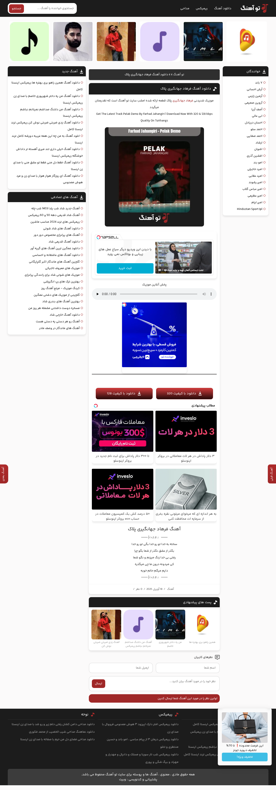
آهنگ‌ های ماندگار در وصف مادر (59, 328)
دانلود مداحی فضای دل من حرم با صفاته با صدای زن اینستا (57, 739)
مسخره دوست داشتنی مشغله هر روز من (54, 308)
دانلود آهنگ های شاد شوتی (61, 228)
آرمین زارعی (255, 96)
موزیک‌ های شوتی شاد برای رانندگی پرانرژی (52, 275)
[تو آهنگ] (252, 8)
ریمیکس (202, 8)
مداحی (184, 8)
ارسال (98, 683)
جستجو (16, 8)
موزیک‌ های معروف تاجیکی (62, 268)
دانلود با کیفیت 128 (121, 393)
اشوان (258, 149)
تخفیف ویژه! (245, 757)
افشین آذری (254, 156)
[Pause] (159, 270)
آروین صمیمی (253, 103)
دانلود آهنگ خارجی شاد (65, 315)
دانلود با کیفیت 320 (181, 393)
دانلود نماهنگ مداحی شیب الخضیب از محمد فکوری (62, 732)
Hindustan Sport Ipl (249, 209)
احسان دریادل (253, 122)
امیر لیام (256, 202)
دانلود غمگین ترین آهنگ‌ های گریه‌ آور (55, 248)
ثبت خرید (125, 268)
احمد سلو (256, 129)
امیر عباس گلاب (252, 189)
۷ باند (258, 82)
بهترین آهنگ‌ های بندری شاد (61, 301)
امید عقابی (255, 176)
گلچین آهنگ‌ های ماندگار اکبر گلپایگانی (54, 262)
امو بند (257, 162)
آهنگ (170, 589)
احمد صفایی (254, 136)
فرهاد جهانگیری (182, 100)
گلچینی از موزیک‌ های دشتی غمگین (57, 295)
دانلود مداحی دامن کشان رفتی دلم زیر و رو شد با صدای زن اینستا (53, 724)
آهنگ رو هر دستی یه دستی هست (58, 321)
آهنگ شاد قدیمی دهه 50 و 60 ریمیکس (54, 215)
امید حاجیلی (254, 169)
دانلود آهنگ (222, 8)
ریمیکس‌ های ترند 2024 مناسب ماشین (55, 222)
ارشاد (259, 142)
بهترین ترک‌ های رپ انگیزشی (61, 281)
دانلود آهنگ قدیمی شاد (64, 241)
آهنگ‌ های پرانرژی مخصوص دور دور (57, 235)
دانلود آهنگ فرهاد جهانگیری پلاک (185, 88)
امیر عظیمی (255, 196)
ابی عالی (257, 116)
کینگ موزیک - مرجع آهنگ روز (60, 288)
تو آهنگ (178, 74)
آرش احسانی (254, 89)
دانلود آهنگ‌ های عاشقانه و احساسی (56, 255)
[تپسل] (98, 237)
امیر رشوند (255, 182)
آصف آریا (256, 109)
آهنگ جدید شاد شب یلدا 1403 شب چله (55, 208)
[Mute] (165, 270)
